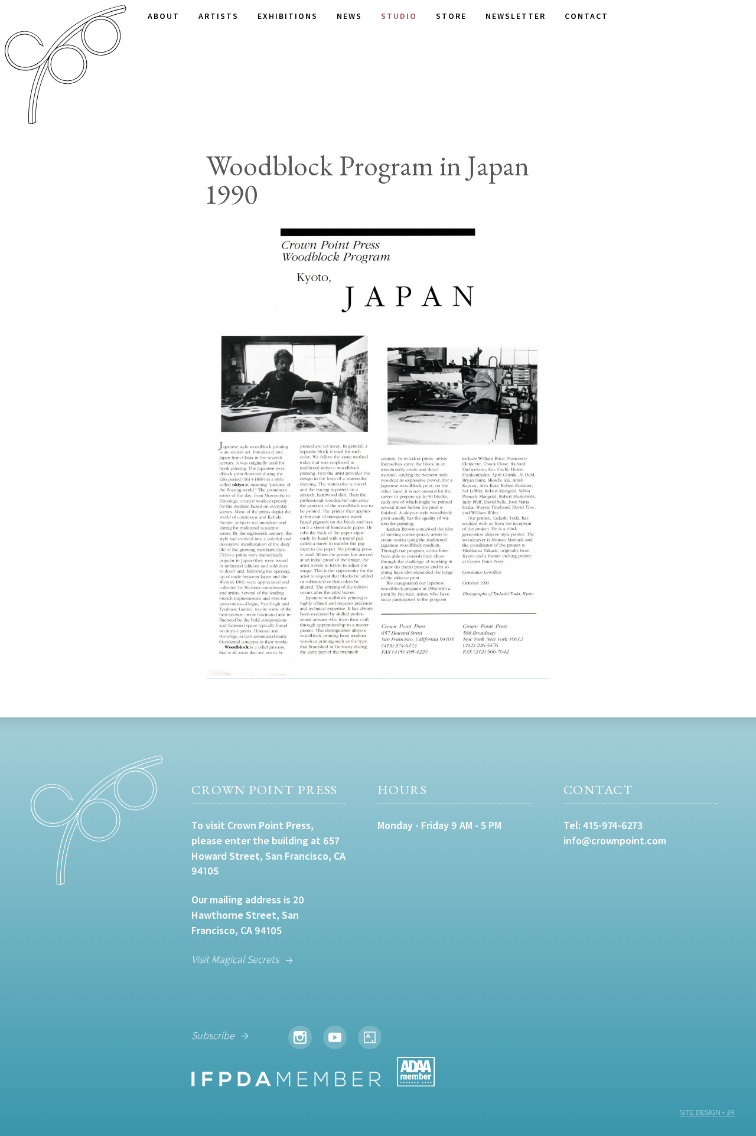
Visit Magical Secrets (235, 959)
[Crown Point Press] (65, 66)
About (164, 16)
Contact (586, 16)
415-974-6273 (613, 825)
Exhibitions (288, 16)
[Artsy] (370, 1037)
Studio (399, 16)
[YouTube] (335, 1037)
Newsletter (515, 16)
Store (451, 16)
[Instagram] (300, 1037)
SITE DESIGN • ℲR (707, 1112)
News (349, 16)
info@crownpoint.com (614, 840)
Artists (218, 16)
